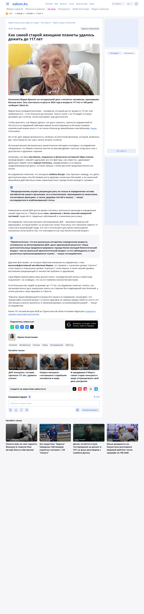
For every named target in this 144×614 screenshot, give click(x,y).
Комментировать (90, 410)
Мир (56, 4)
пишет (93, 128)
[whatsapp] (12, 327)
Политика (49, 4)
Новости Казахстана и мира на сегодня (23, 23)
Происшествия (82, 4)
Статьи (71, 4)
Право (91, 4)
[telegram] (17, 327)
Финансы (63, 4)
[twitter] (32, 327)
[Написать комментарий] (54, 403)
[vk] (27, 327)
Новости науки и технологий (64, 23)
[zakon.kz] (20, 3)
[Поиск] (136, 4)
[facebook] (22, 327)
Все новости (46, 23)
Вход (98, 397)
